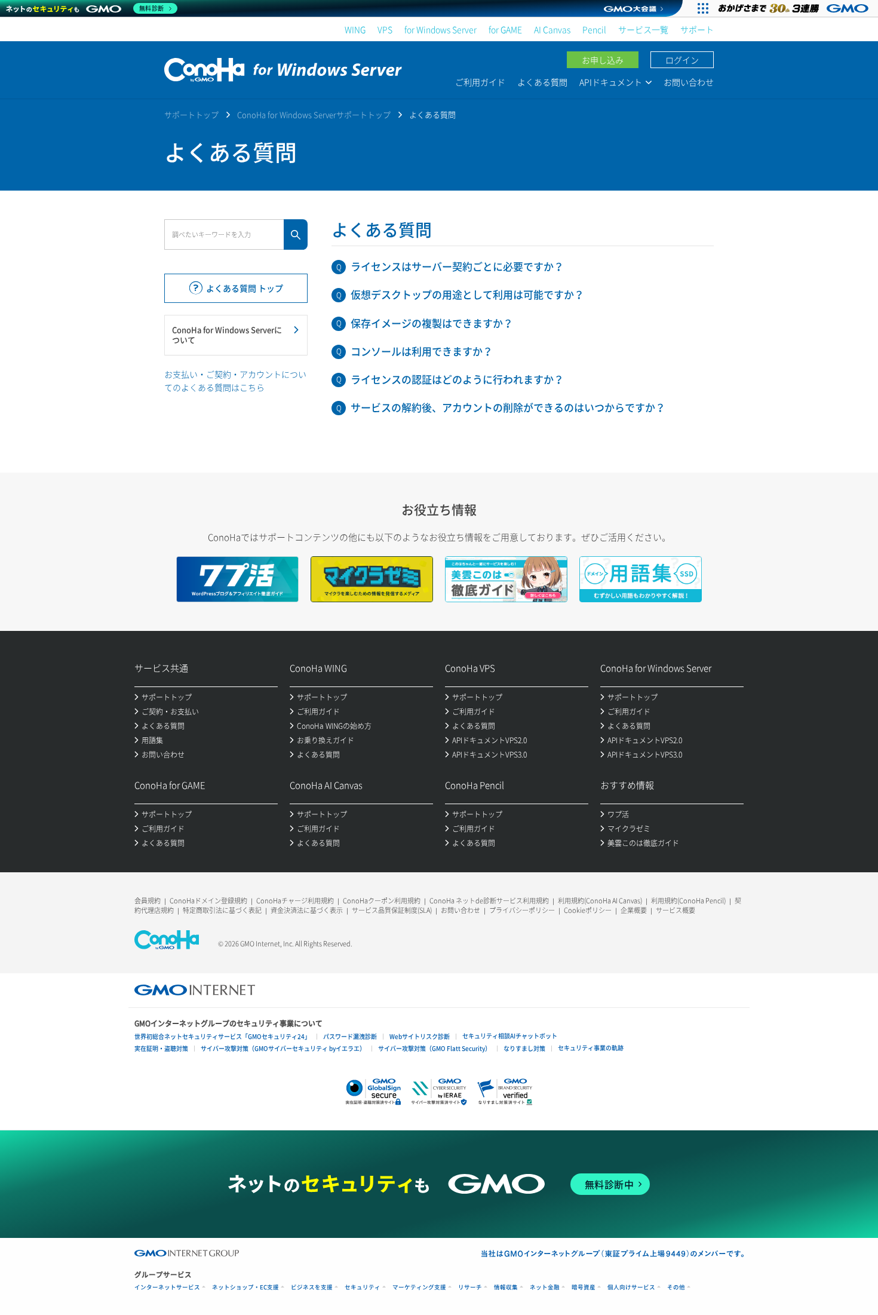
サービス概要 (675, 910)
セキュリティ (362, 1287)
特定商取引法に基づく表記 (222, 910)
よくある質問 (542, 82)
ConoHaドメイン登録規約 (208, 901)
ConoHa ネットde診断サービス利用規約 (489, 901)
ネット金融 (545, 1287)
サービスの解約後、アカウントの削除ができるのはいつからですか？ (508, 407)
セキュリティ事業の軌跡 (591, 1047)
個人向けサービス (631, 1287)
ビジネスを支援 (312, 1287)
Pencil (594, 29)
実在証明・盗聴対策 (161, 1048)
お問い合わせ (689, 82)
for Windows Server (440, 29)
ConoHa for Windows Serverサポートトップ (314, 114)
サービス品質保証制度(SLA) (392, 910)
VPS (384, 29)
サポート (697, 29)
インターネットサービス (167, 1287)
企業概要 (634, 910)
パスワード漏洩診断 (350, 1036)
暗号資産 (583, 1287)
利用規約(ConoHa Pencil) (688, 901)
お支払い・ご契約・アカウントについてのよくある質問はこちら (235, 380)
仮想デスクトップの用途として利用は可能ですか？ (467, 294)
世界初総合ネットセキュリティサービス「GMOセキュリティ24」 (222, 1036)
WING (355, 29)
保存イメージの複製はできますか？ (432, 322)
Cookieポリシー (588, 910)
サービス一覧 (643, 29)
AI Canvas (552, 29)
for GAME (505, 29)
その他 (676, 1287)
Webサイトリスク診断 (419, 1036)
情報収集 (506, 1287)
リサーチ (470, 1287)
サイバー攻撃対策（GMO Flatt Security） (434, 1048)
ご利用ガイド (480, 82)
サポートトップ (191, 114)
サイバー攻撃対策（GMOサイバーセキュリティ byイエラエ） (283, 1048)
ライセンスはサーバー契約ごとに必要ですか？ (457, 266)
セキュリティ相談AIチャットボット (509, 1035)
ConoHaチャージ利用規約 (295, 901)
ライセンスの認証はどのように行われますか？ (457, 379)
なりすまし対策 (524, 1048)
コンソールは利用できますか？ (422, 351)
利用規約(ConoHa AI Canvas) (600, 901)
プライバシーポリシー (522, 910)
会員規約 (147, 901)
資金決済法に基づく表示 (307, 910)
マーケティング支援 (419, 1287)
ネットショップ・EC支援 (245, 1287)
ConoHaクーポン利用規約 (381, 901)
